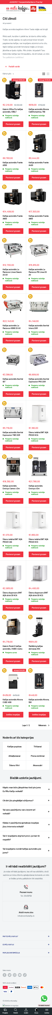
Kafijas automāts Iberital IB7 (13, 380)
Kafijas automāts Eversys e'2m (36, 487)
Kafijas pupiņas (14, 746)
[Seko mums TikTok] (25, 975)
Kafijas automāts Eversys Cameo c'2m (11, 487)
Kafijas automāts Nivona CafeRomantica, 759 (39, 110)
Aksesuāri (37, 765)
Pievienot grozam (13, 124)
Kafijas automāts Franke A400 (39, 163)
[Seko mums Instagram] (15, 975)
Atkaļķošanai (14, 756)
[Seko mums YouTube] (20, 975)
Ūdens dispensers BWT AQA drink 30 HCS (38, 594)
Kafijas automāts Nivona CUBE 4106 (13, 700)
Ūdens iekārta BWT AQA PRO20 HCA (38, 433)
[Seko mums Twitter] (9, 975)
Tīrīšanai (38, 746)
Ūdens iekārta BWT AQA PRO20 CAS (12, 540)
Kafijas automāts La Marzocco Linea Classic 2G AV (12, 272)
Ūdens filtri (14, 765)
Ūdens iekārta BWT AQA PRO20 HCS (38, 540)
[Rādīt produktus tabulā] (44, 74)
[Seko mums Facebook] (4, 975)
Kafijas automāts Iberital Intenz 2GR (39, 326)
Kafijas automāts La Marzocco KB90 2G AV (12, 326)
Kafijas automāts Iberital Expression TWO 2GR (13, 433)
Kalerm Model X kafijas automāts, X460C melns (12, 647)
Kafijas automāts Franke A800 (39, 217)
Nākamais (42, 725)
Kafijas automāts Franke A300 (13, 163)
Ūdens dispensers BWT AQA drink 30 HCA (12, 594)
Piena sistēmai (38, 756)
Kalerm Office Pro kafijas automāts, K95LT (13, 110)
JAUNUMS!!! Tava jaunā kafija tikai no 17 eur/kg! (26, 2)
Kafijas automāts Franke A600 (13, 217)
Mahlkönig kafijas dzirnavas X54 (36, 647)
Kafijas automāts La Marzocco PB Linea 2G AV (38, 272)
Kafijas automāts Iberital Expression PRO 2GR (39, 380)
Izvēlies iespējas (13, 714)
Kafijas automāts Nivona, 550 (39, 700)
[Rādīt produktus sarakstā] (48, 74)
